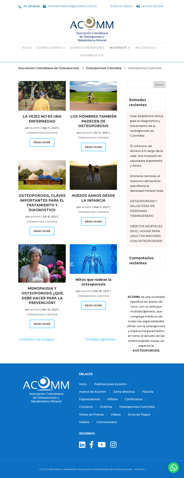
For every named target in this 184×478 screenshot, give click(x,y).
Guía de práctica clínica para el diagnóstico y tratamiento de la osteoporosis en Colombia (146, 125)
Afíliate (112, 399)
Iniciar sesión (152, 6)
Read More (42, 142)
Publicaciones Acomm (110, 384)
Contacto (86, 407)
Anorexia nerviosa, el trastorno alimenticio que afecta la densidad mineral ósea (146, 183)
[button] (173, 467)
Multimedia (145, 48)
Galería (84, 422)
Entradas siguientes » (101, 339)
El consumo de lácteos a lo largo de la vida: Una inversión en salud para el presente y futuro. (146, 155)
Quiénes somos (49, 48)
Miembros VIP (92, 55)
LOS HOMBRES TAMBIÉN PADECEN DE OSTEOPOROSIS (93, 121)
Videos (116, 414)
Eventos (106, 407)
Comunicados (106, 422)
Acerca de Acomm (92, 391)
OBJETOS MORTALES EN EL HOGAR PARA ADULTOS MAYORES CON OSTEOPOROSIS (146, 234)
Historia (147, 391)
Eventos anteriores (87, 48)
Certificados (133, 399)
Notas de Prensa (91, 414)
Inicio (27, 48)
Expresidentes (89, 399)
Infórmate (118, 48)
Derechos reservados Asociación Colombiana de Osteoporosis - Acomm (97, 469)
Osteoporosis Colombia (42, 132)
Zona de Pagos (121, 6)
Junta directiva (124, 391)
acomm (35, 127)
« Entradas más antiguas (36, 339)
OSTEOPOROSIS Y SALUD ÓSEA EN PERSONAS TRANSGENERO (143, 208)
